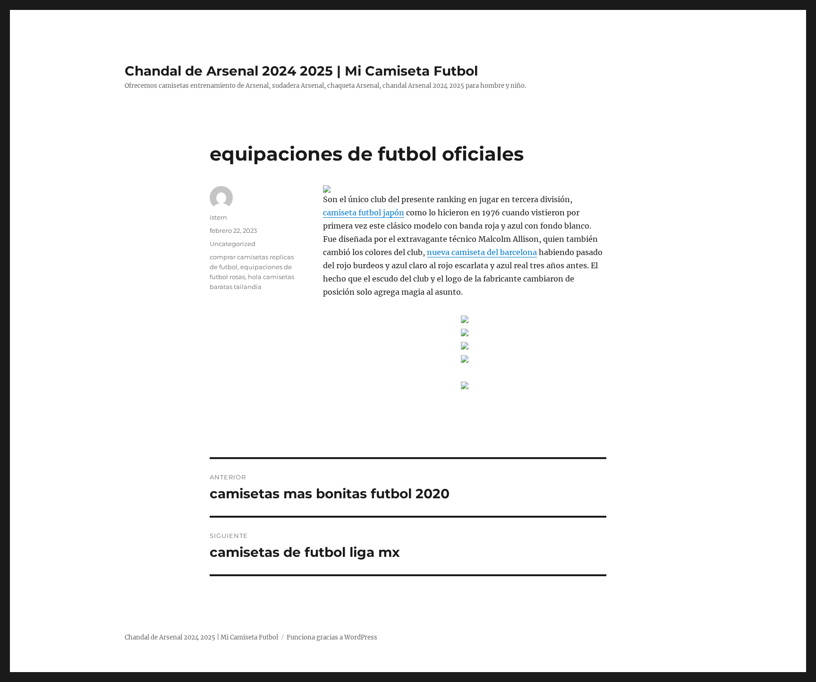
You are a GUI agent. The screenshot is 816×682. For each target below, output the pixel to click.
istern (218, 217)
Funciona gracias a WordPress (332, 637)
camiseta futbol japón (363, 212)
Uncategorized (232, 243)
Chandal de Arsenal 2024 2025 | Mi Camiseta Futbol (301, 71)
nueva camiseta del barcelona (482, 252)
